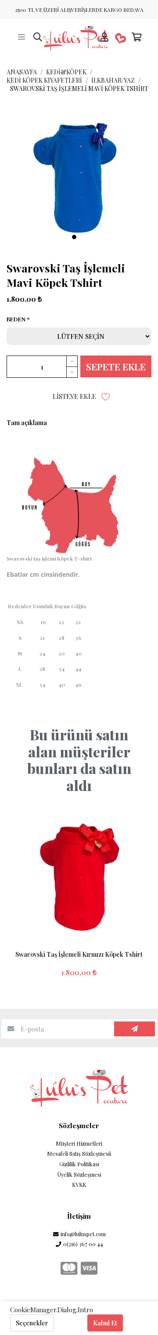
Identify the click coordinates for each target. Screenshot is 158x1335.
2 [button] (84, 237)
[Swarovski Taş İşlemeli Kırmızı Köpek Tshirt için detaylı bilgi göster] (78, 873)
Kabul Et (105, 1323)
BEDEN (16, 319)
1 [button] (74, 237)
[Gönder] (134, 1029)
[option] (79, 175)
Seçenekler (32, 1323)
